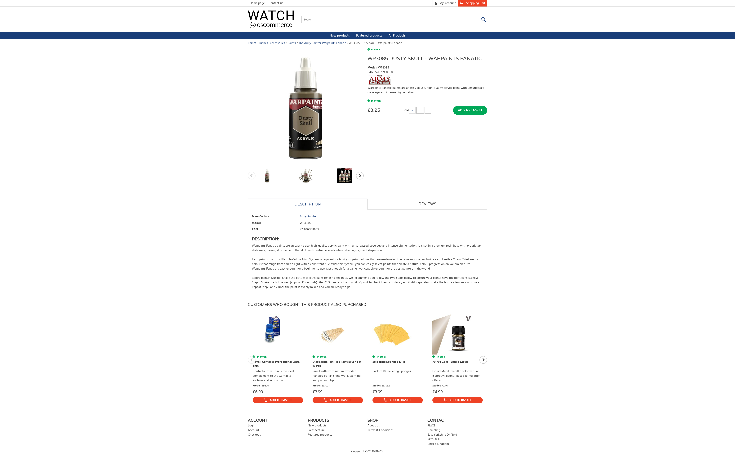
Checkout (254, 434)
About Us (374, 425)
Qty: (406, 110)
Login (251, 425)
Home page (257, 3)
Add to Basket (470, 110)
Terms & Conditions (381, 430)
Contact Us (276, 3)
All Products (397, 35)
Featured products (369, 35)
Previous (252, 175)
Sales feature (316, 430)
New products (340, 35)
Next (360, 175)
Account (253, 430)
